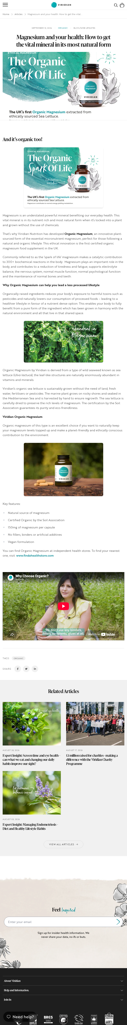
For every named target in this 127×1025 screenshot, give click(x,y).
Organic (18, 658)
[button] (122, 4)
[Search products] (116, 5)
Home (6, 14)
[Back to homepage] (61, 5)
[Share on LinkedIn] (35, 669)
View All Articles (61, 844)
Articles (18, 14)
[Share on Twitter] (26, 669)
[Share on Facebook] (17, 669)
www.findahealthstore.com (35, 555)
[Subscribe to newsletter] (118, 922)
